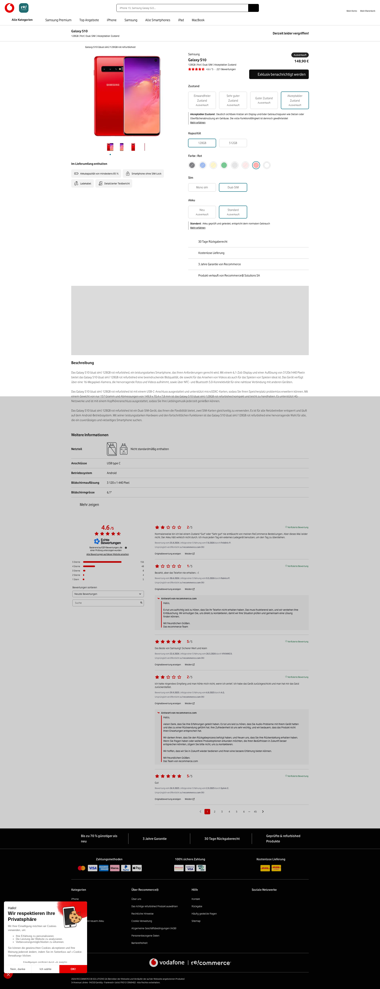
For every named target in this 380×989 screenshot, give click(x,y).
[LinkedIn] (273, 900)
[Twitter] (293, 900)
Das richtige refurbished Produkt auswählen (154, 906)
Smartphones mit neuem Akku (87, 920)
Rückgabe (197, 906)
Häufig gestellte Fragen (204, 913)
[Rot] (256, 165)
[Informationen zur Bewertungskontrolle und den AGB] (125, 547)
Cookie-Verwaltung (141, 920)
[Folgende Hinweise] (263, 811)
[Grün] (224, 165)
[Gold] (213, 165)
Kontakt (196, 898)
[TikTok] (283, 900)
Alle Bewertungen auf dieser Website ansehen (107, 554)
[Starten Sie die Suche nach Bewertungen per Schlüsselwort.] (141, 603)
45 (255, 811)
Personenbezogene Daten (145, 935)
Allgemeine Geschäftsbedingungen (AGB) (153, 928)
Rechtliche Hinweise (142, 913)
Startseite (73, 47)
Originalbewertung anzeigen (168, 553)
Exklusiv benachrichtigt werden (282, 74)
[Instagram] (263, 900)
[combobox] (182, 8)
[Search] (253, 8)
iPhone (75, 898)
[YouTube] (302, 900)
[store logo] (16, 8)
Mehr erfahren (197, 122)
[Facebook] (254, 900)
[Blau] (202, 165)
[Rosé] (245, 165)
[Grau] (234, 165)
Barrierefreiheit (139, 942)
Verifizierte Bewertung (298, 527)
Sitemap (196, 920)
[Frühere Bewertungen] (200, 811)
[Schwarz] (192, 165)
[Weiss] (267, 165)
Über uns (136, 898)
